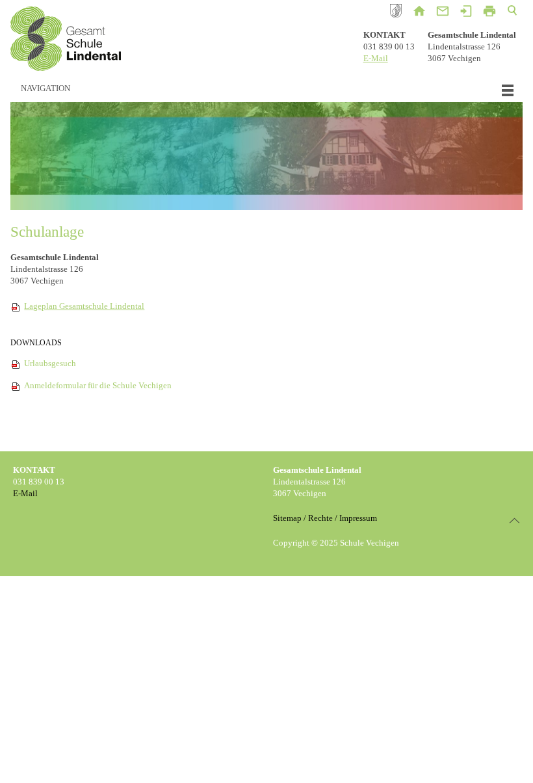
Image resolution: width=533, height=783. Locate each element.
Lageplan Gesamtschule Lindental (84, 306)
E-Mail (375, 58)
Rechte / (322, 518)
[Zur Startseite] (65, 41)
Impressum (358, 518)
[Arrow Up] (514, 521)
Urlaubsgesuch (50, 363)
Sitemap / (289, 518)
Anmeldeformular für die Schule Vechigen (98, 385)
